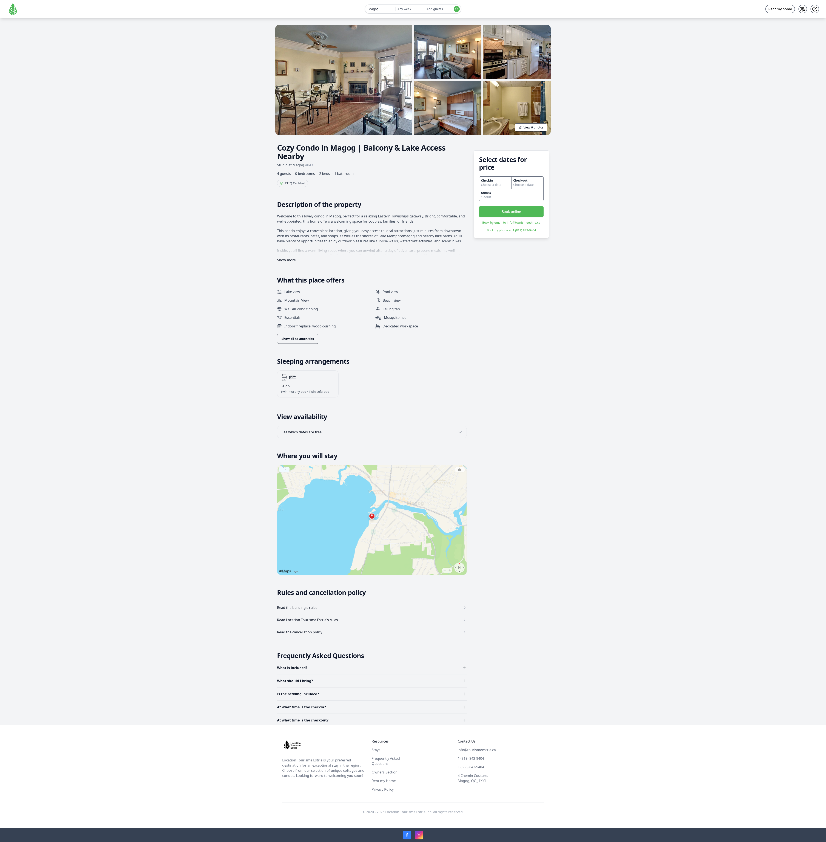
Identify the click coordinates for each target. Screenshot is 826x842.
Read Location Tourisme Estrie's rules (307, 619)
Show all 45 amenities (298, 339)
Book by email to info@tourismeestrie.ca (511, 222)
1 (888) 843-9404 (471, 767)
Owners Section (385, 772)
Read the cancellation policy (299, 632)
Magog (373, 9)
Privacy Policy (383, 789)
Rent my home (780, 9)
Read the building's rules (297, 607)
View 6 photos (534, 127)
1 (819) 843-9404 (471, 758)
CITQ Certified (295, 183)
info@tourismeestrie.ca (477, 749)
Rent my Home (384, 780)
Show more (286, 260)
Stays (376, 749)
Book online (511, 211)
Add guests (435, 9)
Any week (404, 9)
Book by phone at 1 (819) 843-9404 (511, 230)
